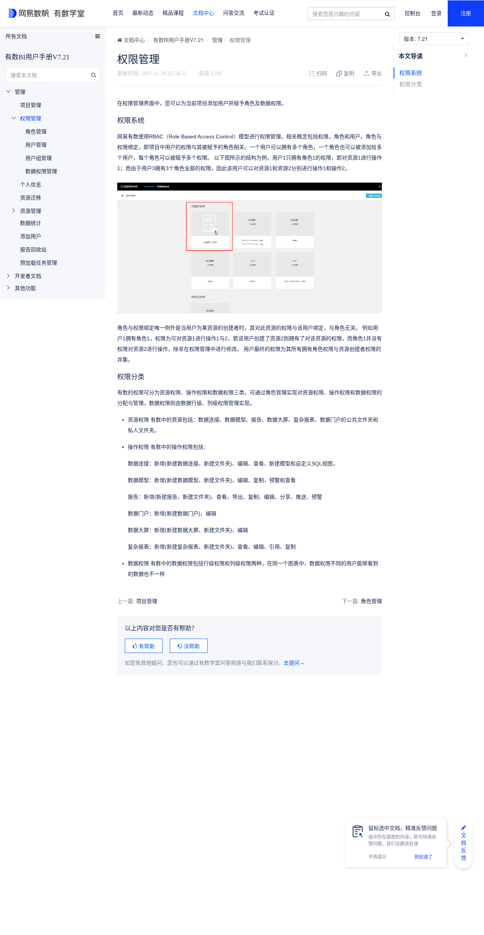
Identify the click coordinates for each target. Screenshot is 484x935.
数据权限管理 (41, 171)
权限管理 (30, 118)
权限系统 (410, 73)
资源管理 (30, 210)
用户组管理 (38, 157)
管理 (217, 39)
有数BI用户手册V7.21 (178, 39)
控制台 (412, 13)
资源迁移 (30, 197)
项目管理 (146, 601)
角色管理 (371, 601)
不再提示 (377, 857)
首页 (118, 13)
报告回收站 (33, 249)
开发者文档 (28, 275)
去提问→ (294, 663)
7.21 (417, 38)
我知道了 (423, 857)
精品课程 (173, 13)
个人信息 (30, 184)
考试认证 (264, 13)
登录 (436, 13)
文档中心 (203, 13)
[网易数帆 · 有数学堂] (48, 13)
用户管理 (36, 144)
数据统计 (30, 222)
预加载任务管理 (38, 262)
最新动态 (143, 13)
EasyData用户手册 (24, 37)
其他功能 (25, 288)
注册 (466, 13)
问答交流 (233, 13)
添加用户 (30, 236)
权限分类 (410, 84)
